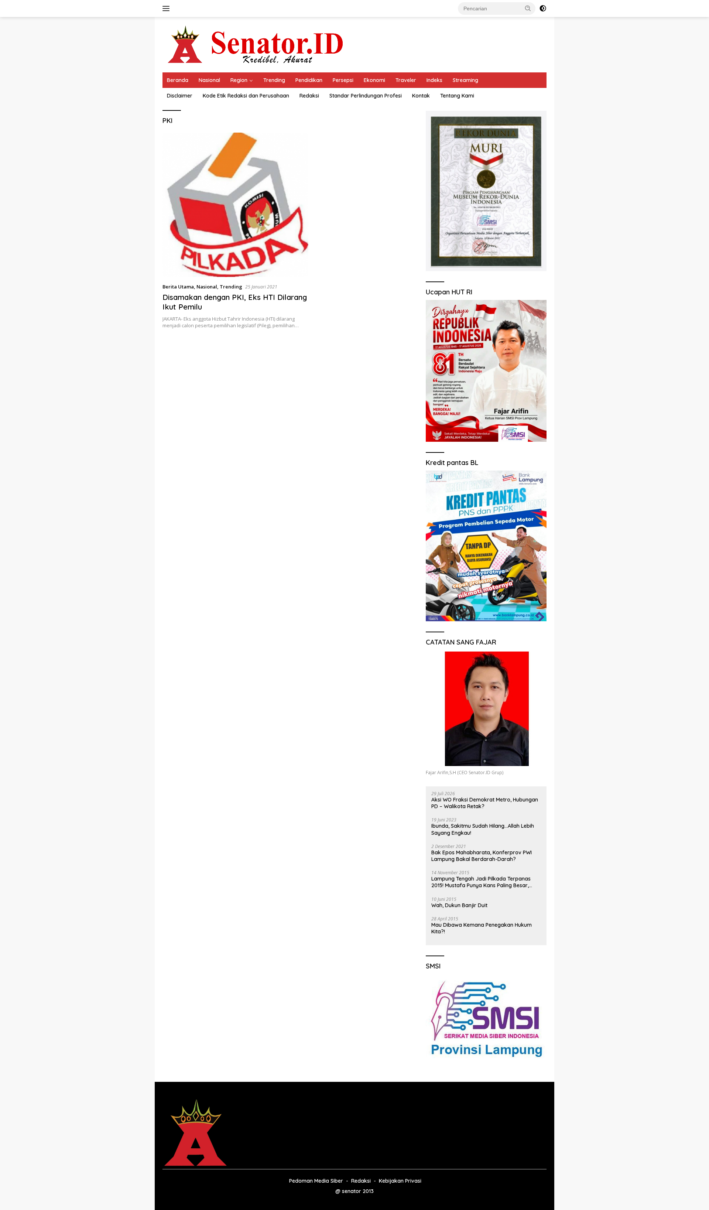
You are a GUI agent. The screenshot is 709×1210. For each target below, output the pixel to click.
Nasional (209, 80)
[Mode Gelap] (543, 8)
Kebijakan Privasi (400, 1180)
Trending (274, 80)
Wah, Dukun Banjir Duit (459, 905)
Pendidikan (308, 80)
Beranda (177, 80)
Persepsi (343, 80)
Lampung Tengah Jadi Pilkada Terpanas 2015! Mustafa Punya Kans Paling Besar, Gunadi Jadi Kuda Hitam (481, 882)
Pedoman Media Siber (316, 1180)
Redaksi (309, 95)
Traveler (405, 80)
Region (238, 80)
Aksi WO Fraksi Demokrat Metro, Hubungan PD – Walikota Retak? (484, 803)
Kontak (421, 95)
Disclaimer (179, 95)
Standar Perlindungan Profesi (365, 95)
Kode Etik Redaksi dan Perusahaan (246, 95)
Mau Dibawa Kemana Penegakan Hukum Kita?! (481, 928)
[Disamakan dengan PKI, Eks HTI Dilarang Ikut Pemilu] (235, 205)
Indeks (434, 80)
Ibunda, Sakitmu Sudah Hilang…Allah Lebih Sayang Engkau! (482, 829)
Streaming (465, 80)
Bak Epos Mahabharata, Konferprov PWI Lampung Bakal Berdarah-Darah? (481, 855)
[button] (528, 8)
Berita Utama (178, 286)
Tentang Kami (457, 95)
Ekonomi (374, 80)
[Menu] (167, 8)
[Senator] (257, 44)
